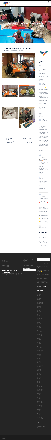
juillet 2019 (39, 393)
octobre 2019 (39, 390)
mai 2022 (38, 358)
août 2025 (39, 306)
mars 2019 (39, 398)
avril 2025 (39, 311)
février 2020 (39, 385)
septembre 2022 (40, 353)
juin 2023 (38, 341)
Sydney (4, 438)
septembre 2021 (40, 367)
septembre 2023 (40, 337)
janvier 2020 (39, 386)
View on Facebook (41, 80)
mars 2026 (39, 299)
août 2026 (39, 292)
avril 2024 (39, 327)
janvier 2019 (39, 401)
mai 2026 (38, 296)
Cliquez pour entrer (25, 30)
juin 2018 (38, 410)
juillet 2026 (39, 294)
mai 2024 (38, 326)
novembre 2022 (40, 350)
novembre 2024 (40, 318)
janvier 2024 (39, 331)
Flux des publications (41, 426)
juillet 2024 (39, 323)
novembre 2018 (40, 404)
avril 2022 (39, 359)
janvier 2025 (39, 315)
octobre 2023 (39, 335)
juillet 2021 (39, 370)
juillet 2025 (39, 307)
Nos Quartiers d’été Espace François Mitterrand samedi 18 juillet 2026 (42, 282)
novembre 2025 (40, 303)
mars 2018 (39, 414)
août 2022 (39, 354)
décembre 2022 (40, 349)
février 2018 (39, 416)
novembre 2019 (40, 389)
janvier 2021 (39, 378)
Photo (42, 150)
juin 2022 (38, 357)
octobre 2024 (39, 319)
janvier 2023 (39, 347)
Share (45, 80)
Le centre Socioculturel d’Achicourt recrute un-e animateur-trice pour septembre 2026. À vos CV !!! (43, 274)
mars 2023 (39, 345)
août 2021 (39, 369)
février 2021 (39, 377)
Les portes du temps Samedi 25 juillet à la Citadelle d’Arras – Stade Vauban (42, 278)
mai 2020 (38, 382)
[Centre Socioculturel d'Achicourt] (9, 3)
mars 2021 (39, 375)
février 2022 (39, 362)
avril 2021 (39, 374)
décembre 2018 (40, 402)
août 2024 (39, 322)
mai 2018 (38, 412)
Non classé (21, 50)
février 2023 (39, 346)
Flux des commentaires (41, 427)
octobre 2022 (39, 351)
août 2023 (39, 338)
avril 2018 (39, 413)
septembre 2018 (40, 406)
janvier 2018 (39, 417)
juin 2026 (38, 295)
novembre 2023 (40, 334)
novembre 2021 (40, 365)
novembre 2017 (40, 418)
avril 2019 (39, 397)
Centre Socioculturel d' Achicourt (44, 66)
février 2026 (39, 300)
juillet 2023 (39, 339)
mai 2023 (38, 342)
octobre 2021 (39, 366)
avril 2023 (39, 343)
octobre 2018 (39, 405)
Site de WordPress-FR (41, 429)
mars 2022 (39, 361)
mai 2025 (38, 310)
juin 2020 (38, 381)
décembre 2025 (40, 302)
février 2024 (39, 330)
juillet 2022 (39, 355)
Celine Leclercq (7, 50)
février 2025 (39, 314)
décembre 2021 (40, 363)
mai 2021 (38, 373)
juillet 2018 (39, 409)
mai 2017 (38, 420)
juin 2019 (38, 394)
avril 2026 (39, 298)
